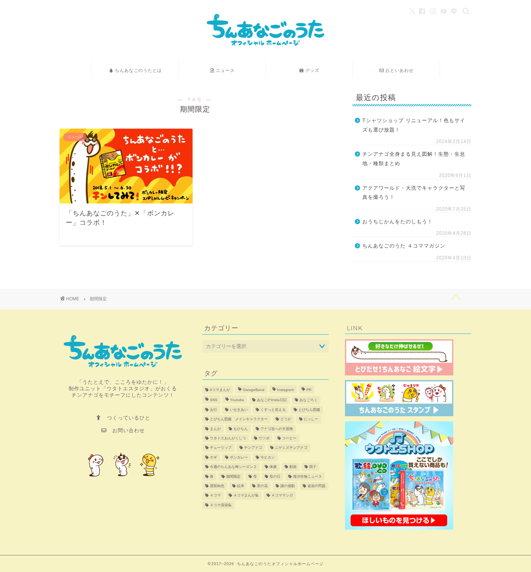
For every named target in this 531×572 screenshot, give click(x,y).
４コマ (215, 496)
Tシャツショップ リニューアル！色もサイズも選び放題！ (413, 125)
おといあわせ (399, 70)
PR (308, 390)
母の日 (274, 476)
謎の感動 (287, 486)
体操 (273, 467)
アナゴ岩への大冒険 (276, 429)
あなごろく (308, 400)
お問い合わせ (126, 430)
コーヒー (289, 438)
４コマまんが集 (246, 496)
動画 (293, 467)
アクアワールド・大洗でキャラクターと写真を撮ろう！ (413, 192)
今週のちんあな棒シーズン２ (233, 467)
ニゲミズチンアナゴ (291, 448)
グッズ (312, 70)
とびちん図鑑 (309, 410)
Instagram (285, 390)
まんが (215, 429)
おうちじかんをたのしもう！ (397, 221)
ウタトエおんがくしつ (228, 438)
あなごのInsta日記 (272, 400)
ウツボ (264, 438)
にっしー (311, 419)
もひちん (240, 429)
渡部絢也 (217, 486)
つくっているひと (128, 418)
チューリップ (221, 448)
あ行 (213, 410)
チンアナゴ (253, 448)
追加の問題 (316, 486)
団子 (312, 467)
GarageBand (253, 390)
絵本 (240, 486)
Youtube (237, 400)
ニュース (225, 70)
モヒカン (267, 457)
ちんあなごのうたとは (138, 70)
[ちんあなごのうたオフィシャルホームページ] (265, 52)
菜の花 (262, 486)
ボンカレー (239, 457)
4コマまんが (220, 390)
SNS (213, 400)
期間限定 (233, 476)
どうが (285, 419)
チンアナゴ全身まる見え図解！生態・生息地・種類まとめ (413, 158)
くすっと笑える (273, 410)
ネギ (213, 457)
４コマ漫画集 (221, 505)
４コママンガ (282, 496)
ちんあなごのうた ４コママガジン (403, 246)
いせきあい (239, 410)
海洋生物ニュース (307, 476)
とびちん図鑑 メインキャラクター (239, 419)
